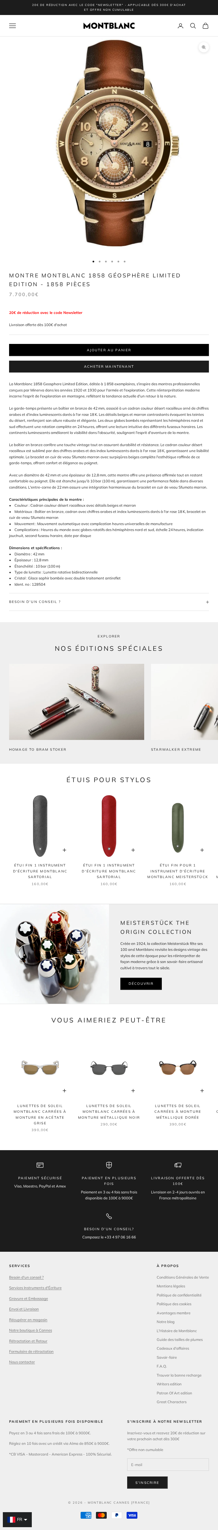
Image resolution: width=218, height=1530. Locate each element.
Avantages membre (173, 1313)
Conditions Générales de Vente (183, 1277)
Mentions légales (171, 1286)
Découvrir (141, 983)
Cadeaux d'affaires (173, 1348)
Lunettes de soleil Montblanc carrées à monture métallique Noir (109, 1112)
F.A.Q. (162, 1366)
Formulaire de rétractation (31, 1351)
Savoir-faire (167, 1357)
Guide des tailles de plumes (180, 1339)
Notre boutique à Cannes (30, 1330)
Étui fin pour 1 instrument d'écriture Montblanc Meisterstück (177, 871)
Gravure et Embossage (28, 1298)
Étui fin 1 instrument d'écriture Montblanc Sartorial (40, 871)
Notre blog (166, 1321)
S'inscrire (147, 1482)
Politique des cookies (174, 1304)
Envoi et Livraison (24, 1309)
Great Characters (171, 1402)
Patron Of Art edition (174, 1393)
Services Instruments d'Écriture (35, 1287)
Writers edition (169, 1384)
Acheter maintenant (109, 366)
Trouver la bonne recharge (179, 1375)
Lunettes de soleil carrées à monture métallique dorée (177, 1112)
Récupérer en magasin (28, 1319)
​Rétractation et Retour (28, 1341)
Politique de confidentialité (179, 1295)
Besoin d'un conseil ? (26, 1277)
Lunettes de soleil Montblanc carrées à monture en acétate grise (40, 1114)
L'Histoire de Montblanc (177, 1330)
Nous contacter (22, 1362)
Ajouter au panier (109, 350)
